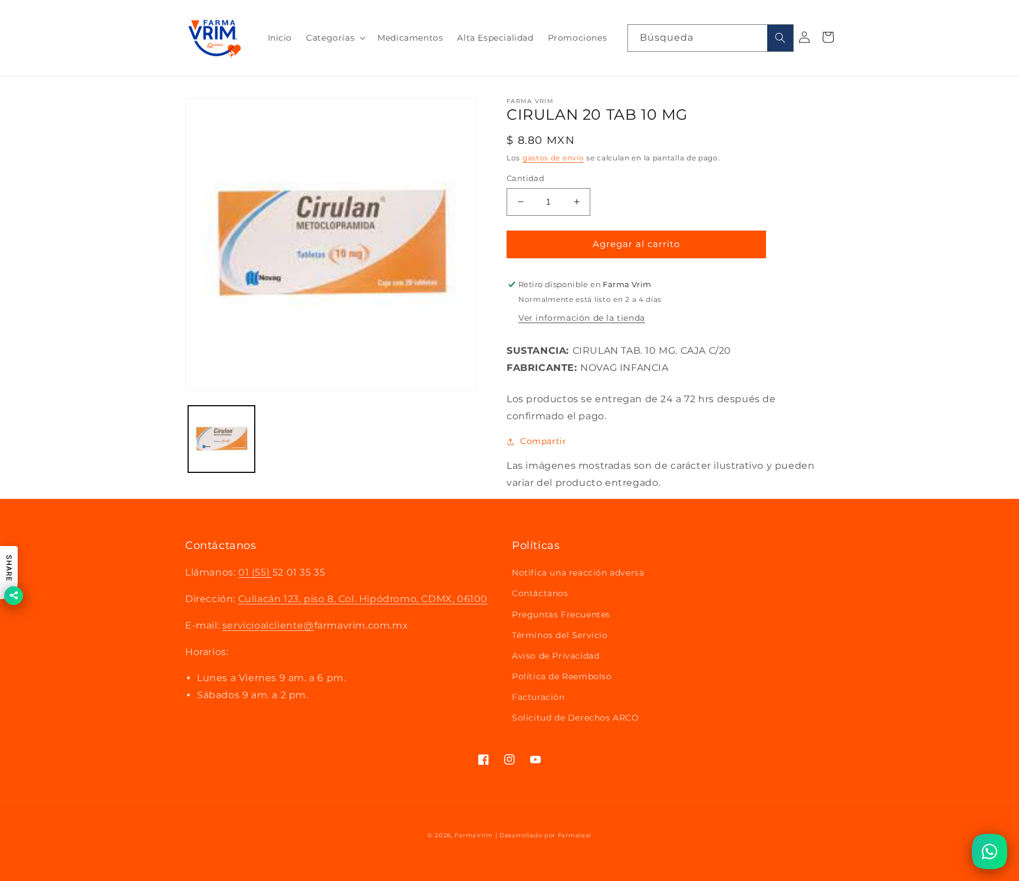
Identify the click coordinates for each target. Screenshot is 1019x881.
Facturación (538, 697)
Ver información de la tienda (581, 318)
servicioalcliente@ (268, 625)
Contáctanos (540, 593)
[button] (334, 37)
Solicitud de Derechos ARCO (575, 717)
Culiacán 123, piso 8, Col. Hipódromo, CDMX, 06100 (363, 598)
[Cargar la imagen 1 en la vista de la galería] (221, 439)
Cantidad (525, 178)
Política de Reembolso (562, 676)
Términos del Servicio (560, 635)
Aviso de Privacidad (555, 655)
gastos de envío (553, 157)
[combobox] (710, 38)
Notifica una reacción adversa (578, 572)
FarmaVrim (473, 835)
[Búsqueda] (780, 38)
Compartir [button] (543, 441)
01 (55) (255, 572)
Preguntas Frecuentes (561, 614)
